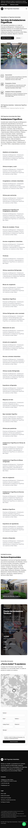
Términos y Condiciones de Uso (11, 738)
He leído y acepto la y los (14, 738)
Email (4, 718)
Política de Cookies (5, 795)
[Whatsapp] (24, 824)
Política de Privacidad (17, 737)
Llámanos (18, 38)
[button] (14, 690)
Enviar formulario (14, 741)
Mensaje (5, 730)
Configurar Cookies (5, 802)
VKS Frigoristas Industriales (11, 8)
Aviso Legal (3, 793)
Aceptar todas (4, 4)
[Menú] (26, 9)
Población (17, 724)
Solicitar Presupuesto (7, 38)
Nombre (5, 712)
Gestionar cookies (14, 4)
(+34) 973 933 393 (5, 783)
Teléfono (17, 718)
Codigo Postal (6, 724)
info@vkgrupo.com (5, 785)
